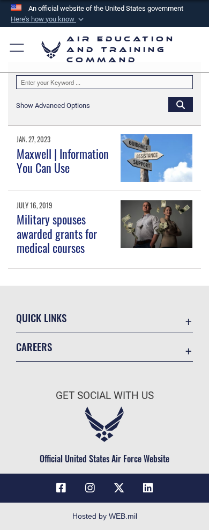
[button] (48, 19)
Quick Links (41, 317)
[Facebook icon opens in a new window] (61, 488)
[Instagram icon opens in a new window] (90, 488)
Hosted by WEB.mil (104, 516)
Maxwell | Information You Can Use (63, 160)
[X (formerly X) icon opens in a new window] (119, 488)
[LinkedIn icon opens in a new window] (148, 488)
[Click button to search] (180, 104)
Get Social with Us (105, 395)
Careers (34, 346)
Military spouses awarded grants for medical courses (57, 233)
